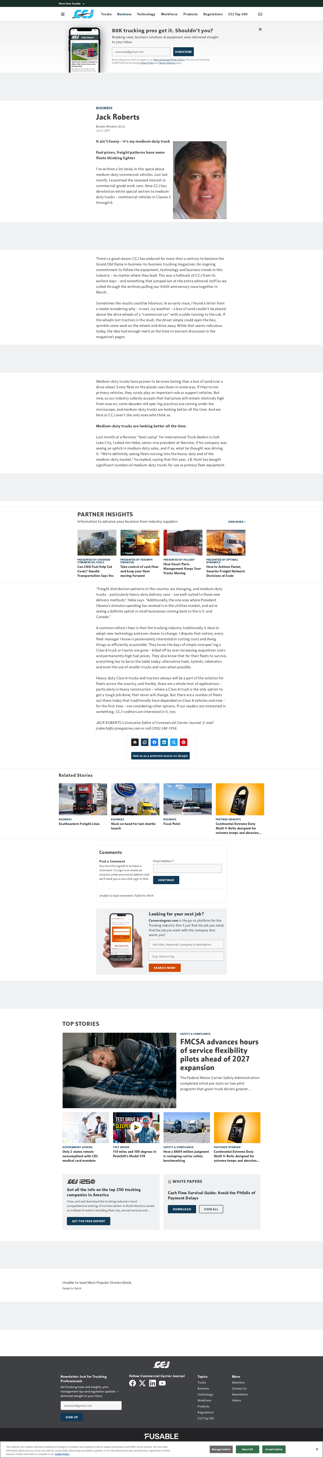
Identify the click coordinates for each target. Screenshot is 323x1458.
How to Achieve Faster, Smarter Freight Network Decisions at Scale (225, 571)
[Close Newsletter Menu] (260, 29)
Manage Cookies (221, 1449)
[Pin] (183, 742)
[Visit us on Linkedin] (152, 1383)
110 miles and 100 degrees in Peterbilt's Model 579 (134, 1154)
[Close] (317, 1449)
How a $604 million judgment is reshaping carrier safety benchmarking (186, 1156)
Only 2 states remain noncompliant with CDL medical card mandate (80, 1156)
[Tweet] (174, 742)
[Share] (154, 742)
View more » (237, 521)
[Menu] (63, 14)
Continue (166, 880)
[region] (161, 1449)
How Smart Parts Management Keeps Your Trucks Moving (182, 568)
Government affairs (77, 1147)
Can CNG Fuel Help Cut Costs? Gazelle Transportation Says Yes (95, 571)
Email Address (163, 860)
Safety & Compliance (195, 1033)
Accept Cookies (273, 1449)
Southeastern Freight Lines (79, 824)
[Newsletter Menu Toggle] (260, 14)
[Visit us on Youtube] (162, 1383)
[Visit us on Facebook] (132, 1383)
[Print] (135, 742)
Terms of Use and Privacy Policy (169, 59)
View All (211, 1209)
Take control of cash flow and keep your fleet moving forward (139, 571)
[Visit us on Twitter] (142, 1383)
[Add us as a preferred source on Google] (144, 742)
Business (104, 108)
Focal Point (171, 824)
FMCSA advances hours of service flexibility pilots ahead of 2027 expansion (219, 1054)
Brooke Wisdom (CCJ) (110, 126)
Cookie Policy (62, 1454)
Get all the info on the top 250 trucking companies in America (104, 1192)
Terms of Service (167, 62)
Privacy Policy (147, 62)
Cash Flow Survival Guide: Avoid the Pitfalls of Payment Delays (211, 1195)
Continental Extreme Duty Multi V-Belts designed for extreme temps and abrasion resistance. (237, 828)
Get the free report (88, 1221)
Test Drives (121, 1147)
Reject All (247, 1449)
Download (182, 1209)
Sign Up (72, 1417)
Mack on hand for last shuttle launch (133, 826)
